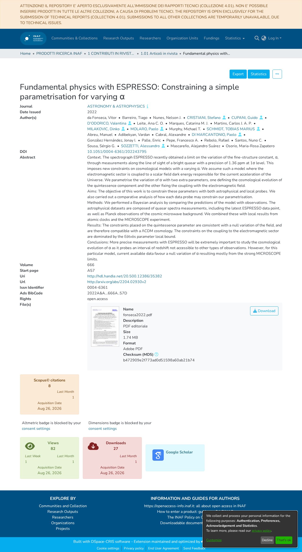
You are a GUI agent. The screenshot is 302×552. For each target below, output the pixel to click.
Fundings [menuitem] (211, 38)
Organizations (63, 523)
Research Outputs (62, 511)
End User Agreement (163, 548)
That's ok (284, 540)
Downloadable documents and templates (195, 523)
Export (238, 74)
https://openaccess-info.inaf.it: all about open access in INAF (195, 506)
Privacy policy (134, 548)
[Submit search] (257, 38)
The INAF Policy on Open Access (195, 517)
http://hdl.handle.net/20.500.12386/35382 (124, 276)
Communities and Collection (63, 506)
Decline (267, 540)
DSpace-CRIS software (110, 541)
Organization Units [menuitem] (182, 38)
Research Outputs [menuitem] (118, 38)
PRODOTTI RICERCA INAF (59, 53)
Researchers (62, 517)
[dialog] (250, 529)
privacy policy (261, 530)
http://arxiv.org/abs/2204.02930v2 (116, 281)
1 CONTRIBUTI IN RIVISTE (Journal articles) (111, 53)
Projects (63, 528)
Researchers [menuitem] (150, 38)
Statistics (259, 74)
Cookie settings (108, 548)
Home (25, 53)
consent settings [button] (36, 428)
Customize (214, 540)
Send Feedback (194, 548)
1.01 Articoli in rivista (159, 53)
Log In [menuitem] (273, 38)
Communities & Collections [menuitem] (74, 38)
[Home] (33, 38)
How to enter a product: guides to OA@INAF (195, 511)
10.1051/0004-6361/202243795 (117, 151)
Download (266, 311)
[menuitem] (234, 38)
